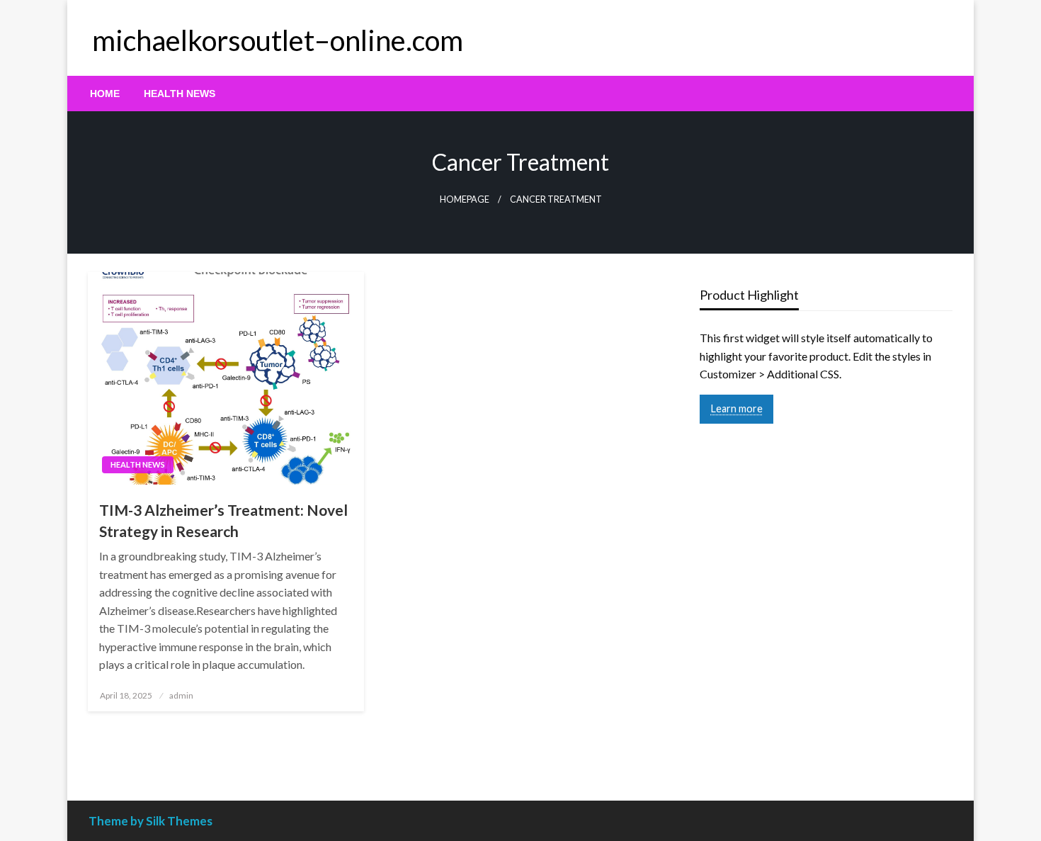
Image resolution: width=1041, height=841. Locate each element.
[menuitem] (105, 93)
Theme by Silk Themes (150, 820)
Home (105, 93)
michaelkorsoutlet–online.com (277, 40)
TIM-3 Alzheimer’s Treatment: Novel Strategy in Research (223, 520)
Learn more (737, 408)
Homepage (464, 199)
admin (181, 695)
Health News (179, 93)
